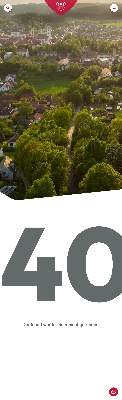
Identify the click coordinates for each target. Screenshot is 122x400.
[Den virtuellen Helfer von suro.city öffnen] (113, 391)
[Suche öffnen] (8, 8)
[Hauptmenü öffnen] (114, 8)
